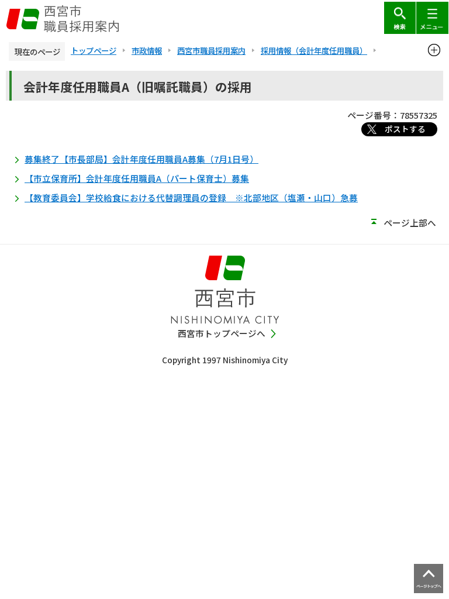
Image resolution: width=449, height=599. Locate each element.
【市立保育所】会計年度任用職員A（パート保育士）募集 (137, 178)
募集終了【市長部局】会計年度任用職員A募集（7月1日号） (141, 159)
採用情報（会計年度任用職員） (314, 50)
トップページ (93, 50)
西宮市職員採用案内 (211, 50)
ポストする (405, 129)
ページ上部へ (410, 222)
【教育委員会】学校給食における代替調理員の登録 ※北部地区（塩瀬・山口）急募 (191, 197)
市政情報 (147, 50)
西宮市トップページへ (221, 333)
